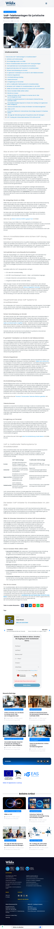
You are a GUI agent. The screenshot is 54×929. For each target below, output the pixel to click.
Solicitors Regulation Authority (31, 287)
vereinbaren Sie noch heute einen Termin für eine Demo (26, 595)
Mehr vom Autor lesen (22, 622)
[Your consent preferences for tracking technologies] (2, 926)
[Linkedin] (21, 896)
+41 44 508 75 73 (12, 911)
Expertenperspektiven (35, 709)
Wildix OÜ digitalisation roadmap (12, 783)
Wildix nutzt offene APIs (42, 361)
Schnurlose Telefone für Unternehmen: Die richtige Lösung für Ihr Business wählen (39, 815)
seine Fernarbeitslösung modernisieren (33, 436)
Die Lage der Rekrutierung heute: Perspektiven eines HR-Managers (13, 844)
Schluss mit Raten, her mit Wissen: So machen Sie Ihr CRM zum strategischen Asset (14, 714)
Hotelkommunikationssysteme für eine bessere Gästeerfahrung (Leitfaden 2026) (39, 714)
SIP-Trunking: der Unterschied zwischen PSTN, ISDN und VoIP (38, 844)
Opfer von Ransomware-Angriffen (13, 323)
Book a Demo (27, 685)
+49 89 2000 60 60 (40, 911)
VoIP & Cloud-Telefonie (10, 12)
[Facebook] (19, 896)
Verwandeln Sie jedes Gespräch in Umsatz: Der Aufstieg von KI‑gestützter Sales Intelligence (13, 743)
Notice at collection (18, 927)
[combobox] (16, 658)
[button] (22, 605)
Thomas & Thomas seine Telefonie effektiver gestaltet (30, 396)
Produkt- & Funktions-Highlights (13, 811)
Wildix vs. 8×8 (8, 814)
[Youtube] (27, 896)
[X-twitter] (24, 896)
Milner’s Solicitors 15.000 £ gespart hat (22, 219)
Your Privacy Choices (31, 927)
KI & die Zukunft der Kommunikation (14, 709)
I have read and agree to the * (28, 670)
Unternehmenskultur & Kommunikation (35, 739)
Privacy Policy (34, 670)
